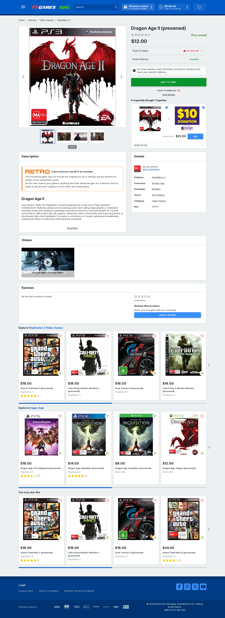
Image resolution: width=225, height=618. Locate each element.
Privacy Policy (26, 591)
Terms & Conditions (49, 591)
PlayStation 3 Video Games (46, 327)
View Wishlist (168, 94)
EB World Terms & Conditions (79, 591)
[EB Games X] (195, 586)
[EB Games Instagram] (187, 586)
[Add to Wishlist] (60, 336)
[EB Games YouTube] (203, 586)
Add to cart (169, 82)
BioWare (156, 189)
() (149, 35)
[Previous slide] (23, 77)
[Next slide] (122, 77)
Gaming (32, 20)
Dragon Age (158, 183)
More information (151, 169)
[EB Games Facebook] (179, 586)
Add (195, 136)
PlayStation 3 (63, 20)
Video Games (47, 20)
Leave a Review (167, 315)
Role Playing (158, 195)
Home (22, 20)
